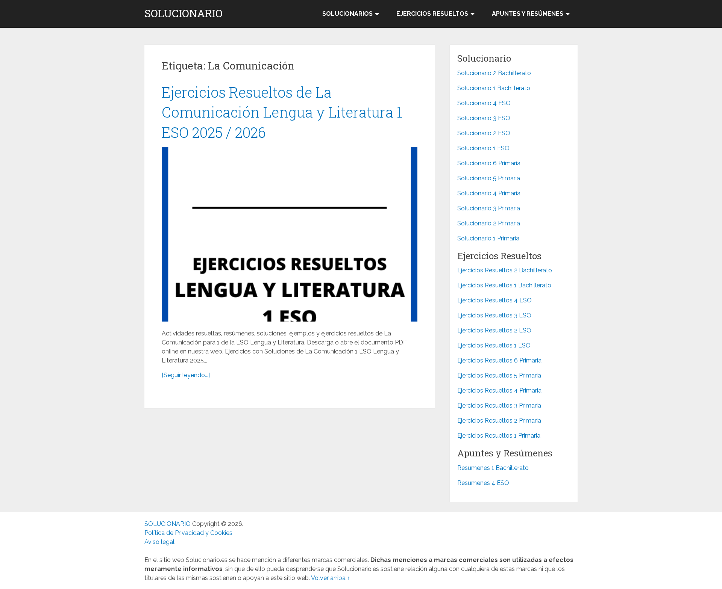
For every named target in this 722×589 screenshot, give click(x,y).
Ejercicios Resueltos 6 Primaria (499, 360)
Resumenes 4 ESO (483, 482)
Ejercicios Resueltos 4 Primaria (499, 390)
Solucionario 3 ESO (483, 118)
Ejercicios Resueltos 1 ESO (494, 345)
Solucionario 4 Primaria (488, 193)
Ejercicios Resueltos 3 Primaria (499, 405)
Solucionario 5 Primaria (488, 178)
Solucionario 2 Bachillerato (494, 73)
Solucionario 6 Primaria (488, 163)
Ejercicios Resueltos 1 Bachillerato (504, 285)
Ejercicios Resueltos (432, 13)
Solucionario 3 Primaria (488, 208)
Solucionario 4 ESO (484, 103)
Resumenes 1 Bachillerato (493, 467)
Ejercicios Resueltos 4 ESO (494, 300)
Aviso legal (159, 541)
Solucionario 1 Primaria (488, 238)
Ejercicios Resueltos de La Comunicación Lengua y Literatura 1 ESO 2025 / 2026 (282, 112)
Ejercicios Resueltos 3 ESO (494, 315)
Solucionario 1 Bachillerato (493, 88)
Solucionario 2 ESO (483, 133)
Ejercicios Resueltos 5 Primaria (499, 375)
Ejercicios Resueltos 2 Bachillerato (504, 270)
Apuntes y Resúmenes (527, 13)
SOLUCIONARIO (183, 13)
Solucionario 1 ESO (483, 148)
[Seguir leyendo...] (186, 375)
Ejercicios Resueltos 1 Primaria (498, 435)
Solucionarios (347, 13)
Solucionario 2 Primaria (488, 223)
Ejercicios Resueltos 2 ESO (494, 330)
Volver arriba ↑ (330, 577)
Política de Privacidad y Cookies (188, 532)
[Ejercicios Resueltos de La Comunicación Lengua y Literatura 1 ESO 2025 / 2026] (289, 234)
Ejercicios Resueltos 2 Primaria (499, 420)
